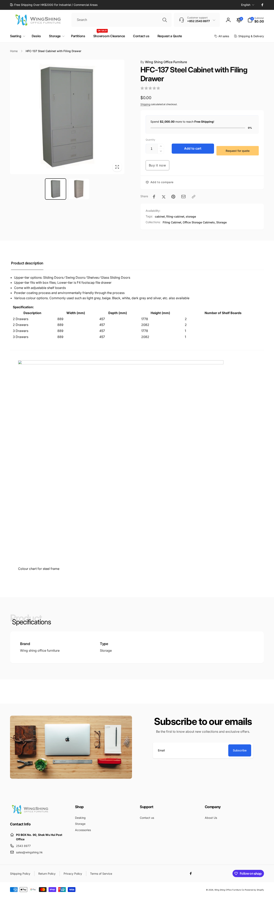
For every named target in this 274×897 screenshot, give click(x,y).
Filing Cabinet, (172, 222)
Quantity (150, 139)
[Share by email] (183, 196)
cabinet (160, 216)
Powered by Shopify (254, 890)
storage (191, 216)
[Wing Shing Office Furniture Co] (30, 813)
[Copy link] (194, 197)
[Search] (165, 20)
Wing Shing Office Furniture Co (229, 890)
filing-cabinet (175, 216)
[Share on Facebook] (154, 197)
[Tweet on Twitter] (164, 197)
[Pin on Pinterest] (173, 197)
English (245, 4)
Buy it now (157, 165)
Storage (221, 222)
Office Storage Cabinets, (199, 222)
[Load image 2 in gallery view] (79, 189)
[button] (256, 20)
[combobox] (121, 20)
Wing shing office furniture (40, 650)
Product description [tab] (27, 263)
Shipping (145, 104)
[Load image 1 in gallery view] (55, 189)
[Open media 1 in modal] (67, 117)
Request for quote (238, 150)
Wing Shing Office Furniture (163, 62)
